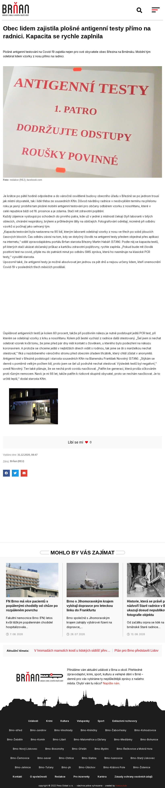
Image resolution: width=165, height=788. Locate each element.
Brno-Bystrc (102, 748)
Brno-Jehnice (23, 767)
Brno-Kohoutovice (145, 730)
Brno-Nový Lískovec (25, 748)
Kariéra (102, 776)
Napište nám (111, 683)
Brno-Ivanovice (113, 758)
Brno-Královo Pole (114, 767)
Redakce (60, 776)
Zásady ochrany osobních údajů (133, 776)
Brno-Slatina (89, 758)
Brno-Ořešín (79, 748)
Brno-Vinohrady (63, 730)
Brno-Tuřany (46, 767)
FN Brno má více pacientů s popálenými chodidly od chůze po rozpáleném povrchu (32, 606)
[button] (139, 10)
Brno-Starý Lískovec (143, 758)
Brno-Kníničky (89, 730)
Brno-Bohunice (149, 739)
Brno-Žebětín (15, 739)
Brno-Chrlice (66, 758)
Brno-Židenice (141, 767)
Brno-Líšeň (59, 739)
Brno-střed (15, 730)
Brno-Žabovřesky (115, 730)
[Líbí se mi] (87, 442)
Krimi (49, 720)
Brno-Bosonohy (54, 748)
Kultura (64, 720)
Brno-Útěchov (87, 767)
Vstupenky (83, 720)
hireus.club (121, 785)
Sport (101, 720)
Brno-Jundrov (38, 730)
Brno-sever (44, 758)
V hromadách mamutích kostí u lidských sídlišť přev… (72, 650)
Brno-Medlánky (123, 739)
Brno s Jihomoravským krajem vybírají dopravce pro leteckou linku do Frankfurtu (90, 606)
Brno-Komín (38, 739)
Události (33, 720)
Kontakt (17, 776)
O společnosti (38, 776)
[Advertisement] (82, 298)
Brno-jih (66, 767)
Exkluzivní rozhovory (124, 720)
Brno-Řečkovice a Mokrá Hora (134, 748)
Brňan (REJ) (17, 461)
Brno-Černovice (19, 758)
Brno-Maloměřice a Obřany (90, 739)
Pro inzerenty (81, 776)
